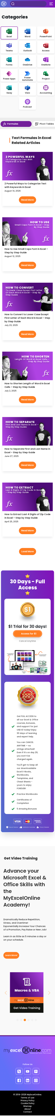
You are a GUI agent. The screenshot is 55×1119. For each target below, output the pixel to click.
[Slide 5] (32, 1020)
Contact (27, 1111)
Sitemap (27, 1106)
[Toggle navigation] (51, 3)
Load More (27, 551)
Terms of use (27, 1097)
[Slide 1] (17, 1020)
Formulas (12, 123)
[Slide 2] (21, 1020)
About (27, 1109)
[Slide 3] (25, 1020)
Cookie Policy (27, 1103)
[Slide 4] (28, 1020)
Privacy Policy (27, 1100)
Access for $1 (28, 633)
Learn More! (11, 955)
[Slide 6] (36, 1020)
